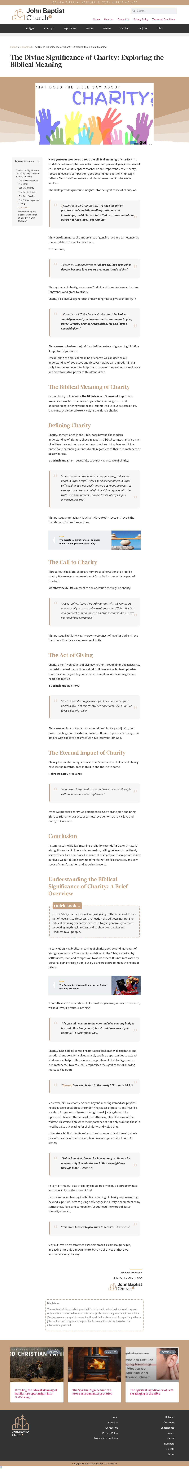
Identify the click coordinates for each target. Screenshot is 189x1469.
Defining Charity (26, 188)
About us (109, 19)
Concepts (49, 28)
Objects (143, 28)
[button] (38, 161)
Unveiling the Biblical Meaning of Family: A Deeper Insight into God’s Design (36, 1393)
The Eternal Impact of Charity (28, 202)
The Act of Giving (27, 196)
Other (160, 28)
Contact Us (123, 19)
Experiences (70, 28)
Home (96, 19)
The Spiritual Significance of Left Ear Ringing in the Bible (151, 1392)
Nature (107, 28)
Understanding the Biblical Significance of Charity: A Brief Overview (27, 216)
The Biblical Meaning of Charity (28, 182)
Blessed (67, 1085)
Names (90, 28)
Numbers (125, 28)
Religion (30, 28)
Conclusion (24, 207)
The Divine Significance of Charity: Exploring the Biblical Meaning (27, 173)
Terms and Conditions (163, 19)
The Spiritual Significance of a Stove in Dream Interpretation (92, 1392)
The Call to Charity (27, 192)
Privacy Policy (140, 19)
